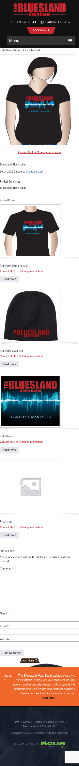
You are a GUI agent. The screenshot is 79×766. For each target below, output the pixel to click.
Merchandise (30, 726)
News (26, 721)
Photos (38, 721)
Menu (14, 40)
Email (4, 626)
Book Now (40, 30)
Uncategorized (34, 171)
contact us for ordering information (39, 152)
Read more (9, 278)
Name (4, 613)
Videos (50, 721)
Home (16, 721)
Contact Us (48, 726)
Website (5, 639)
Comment (6, 568)
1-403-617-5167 (57, 22)
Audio (61, 721)
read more (39, 697)
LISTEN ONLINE (21, 22)
